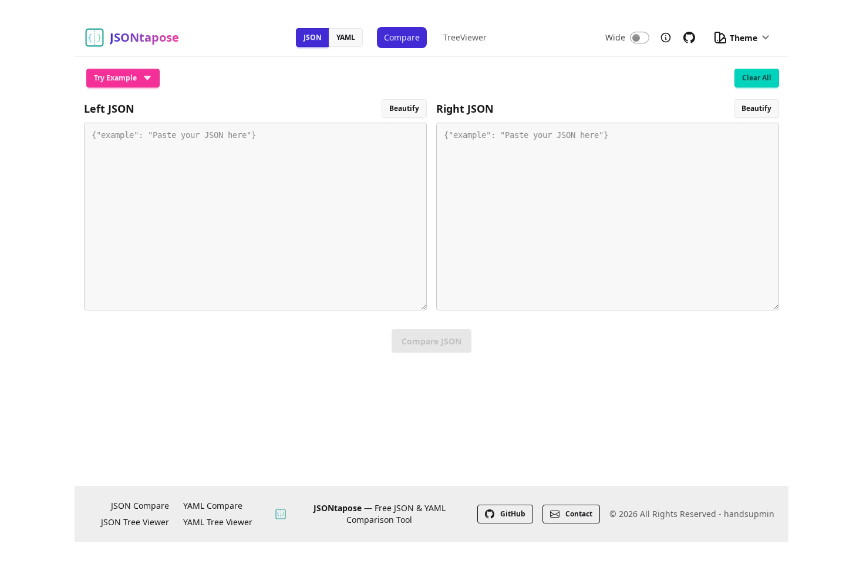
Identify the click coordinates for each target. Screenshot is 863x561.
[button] (741, 37)
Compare (402, 37)
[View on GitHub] (689, 37)
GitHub (512, 514)
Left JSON (109, 109)
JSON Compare (140, 505)
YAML (345, 37)
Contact (578, 514)
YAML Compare (212, 505)
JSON (313, 37)
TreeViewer (465, 37)
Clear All (756, 78)
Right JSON (465, 109)
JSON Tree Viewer (135, 522)
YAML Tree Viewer (217, 522)
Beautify (404, 108)
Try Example (115, 78)
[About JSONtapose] (665, 37)
